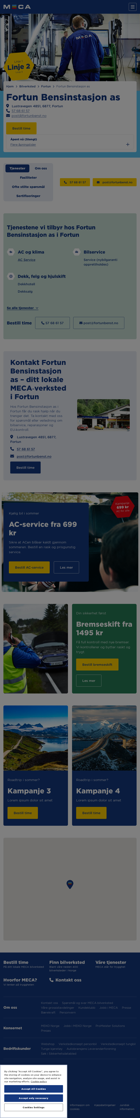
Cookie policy (39, 1081)
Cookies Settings (34, 1107)
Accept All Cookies (33, 1088)
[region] (33, 1091)
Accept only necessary (33, 1098)
